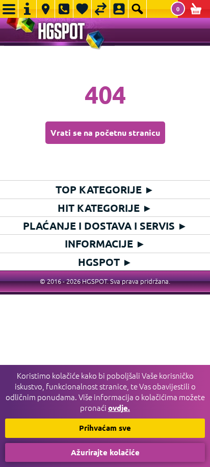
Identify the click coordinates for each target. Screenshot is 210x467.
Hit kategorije (105, 207)
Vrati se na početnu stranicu (105, 132)
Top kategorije (105, 189)
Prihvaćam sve (105, 428)
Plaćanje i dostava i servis (105, 225)
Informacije (105, 243)
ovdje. (119, 408)
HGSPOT (105, 261)
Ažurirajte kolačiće (105, 452)
